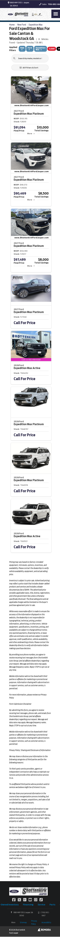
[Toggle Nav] (55, 14)
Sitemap (23, 922)
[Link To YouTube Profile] (30, 899)
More (29, 133)
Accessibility (46, 922)
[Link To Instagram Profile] (36, 899)
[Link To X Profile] (19, 899)
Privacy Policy (34, 922)
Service (41, 904)
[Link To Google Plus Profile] (25, 899)
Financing (28, 904)
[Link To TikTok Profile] (41, 899)
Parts (52, 904)
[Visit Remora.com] (44, 930)
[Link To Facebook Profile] (14, 899)
